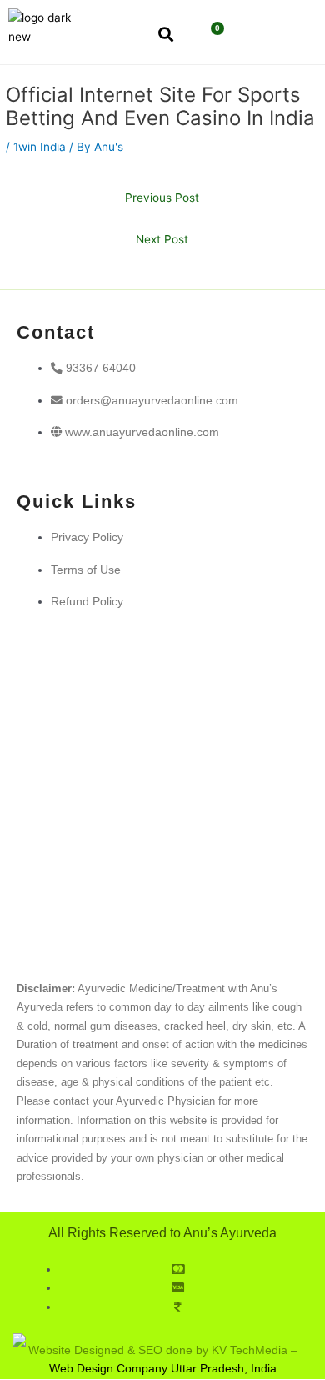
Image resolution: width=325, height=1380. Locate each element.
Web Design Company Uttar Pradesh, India (163, 1368)
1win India (39, 146)
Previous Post (162, 197)
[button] (265, 35)
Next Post (162, 239)
